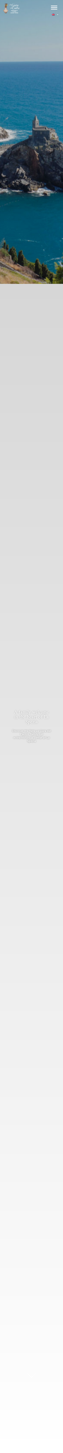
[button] (55, 14)
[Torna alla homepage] (11, 8)
